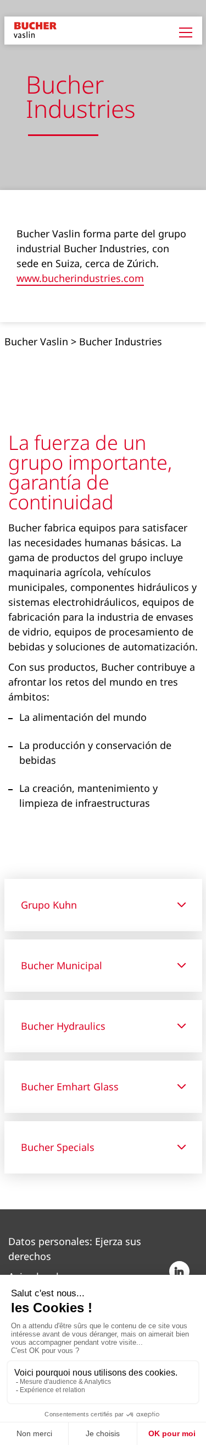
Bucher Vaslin (36, 341)
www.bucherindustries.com (80, 279)
